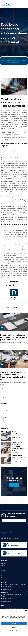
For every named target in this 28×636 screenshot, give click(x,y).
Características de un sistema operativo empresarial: (12, 135)
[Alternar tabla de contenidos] (23, 132)
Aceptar (14, 623)
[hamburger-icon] (25, 3)
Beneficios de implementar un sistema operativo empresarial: (14, 138)
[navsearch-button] (3, 397)
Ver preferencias (14, 630)
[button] (26, 611)
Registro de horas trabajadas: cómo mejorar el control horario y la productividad (13, 337)
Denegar (14, 627)
